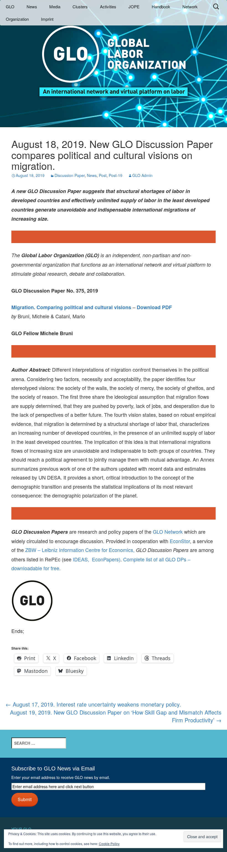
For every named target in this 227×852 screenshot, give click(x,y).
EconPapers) (104, 559)
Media (54, 6)
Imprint (47, 19)
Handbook (161, 6)
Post (103, 175)
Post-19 (115, 175)
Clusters (80, 6)
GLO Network (168, 531)
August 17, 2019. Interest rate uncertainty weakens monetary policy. (93, 704)
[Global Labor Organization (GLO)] (113, 57)
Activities (108, 6)
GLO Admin (142, 175)
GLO (10, 6)
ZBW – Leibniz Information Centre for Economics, (80, 549)
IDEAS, (81, 559)
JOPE (134, 6)
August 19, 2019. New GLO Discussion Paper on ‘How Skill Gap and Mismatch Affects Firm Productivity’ (115, 716)
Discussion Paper (70, 175)
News (32, 6)
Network (190, 6)
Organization (17, 19)
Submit (25, 799)
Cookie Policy (109, 843)
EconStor (180, 540)
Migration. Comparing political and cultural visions (71, 307)
